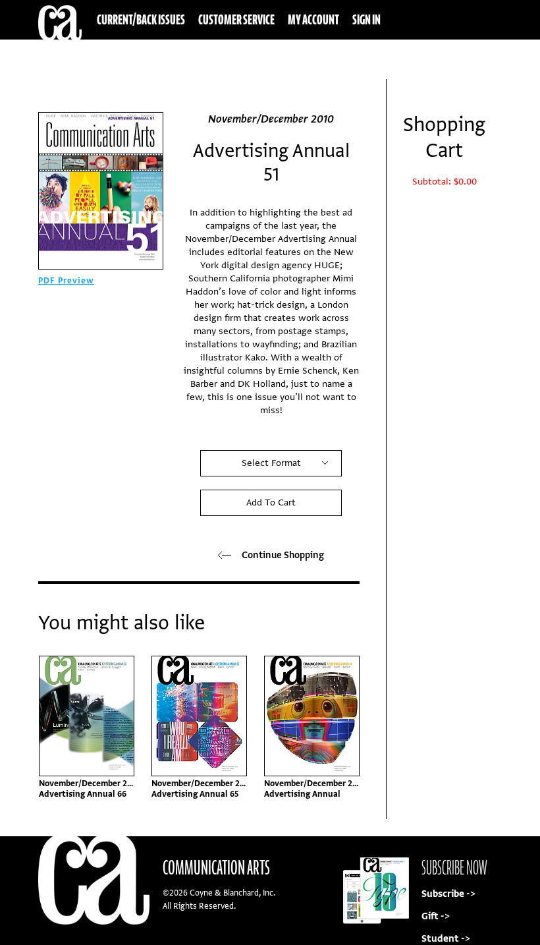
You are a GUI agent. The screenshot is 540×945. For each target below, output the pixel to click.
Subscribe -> (448, 894)
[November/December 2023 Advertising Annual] (312, 716)
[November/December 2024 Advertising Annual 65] (199, 716)
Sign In (366, 19)
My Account (313, 19)
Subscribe (412, 59)
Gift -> (435, 916)
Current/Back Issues (141, 19)
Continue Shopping (283, 555)
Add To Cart (271, 502)
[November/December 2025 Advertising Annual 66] (86, 716)
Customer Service (236, 19)
